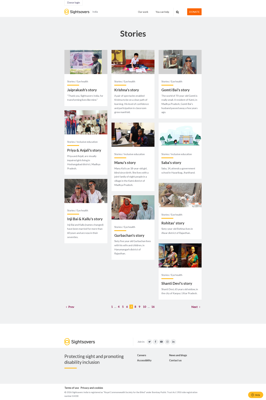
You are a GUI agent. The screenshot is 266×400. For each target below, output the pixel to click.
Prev (71, 306)
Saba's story (171, 162)
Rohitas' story (172, 223)
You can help (162, 11)
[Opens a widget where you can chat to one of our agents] (255, 395)
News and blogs (178, 355)
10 (144, 306)
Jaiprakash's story (82, 90)
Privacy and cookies (92, 387)
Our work (143, 11)
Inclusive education (87, 141)
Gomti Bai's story (175, 90)
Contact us (175, 360)
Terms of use (71, 387)
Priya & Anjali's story (84, 150)
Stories (71, 81)
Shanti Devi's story (176, 283)
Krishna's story (126, 90)
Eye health (82, 81)
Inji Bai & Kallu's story (85, 219)
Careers (141, 355)
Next (194, 306)
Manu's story (125, 162)
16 (153, 306)
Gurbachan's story (129, 235)
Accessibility (144, 360)
